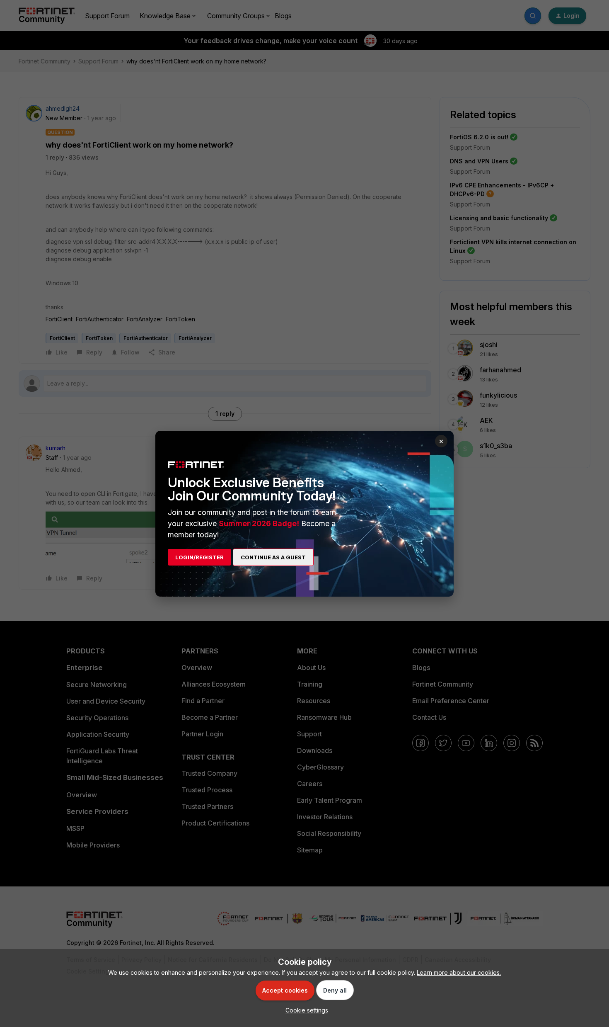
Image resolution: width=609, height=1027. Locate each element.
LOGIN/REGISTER (199, 557)
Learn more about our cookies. (459, 972)
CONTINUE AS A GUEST (273, 557)
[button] (304, 1010)
